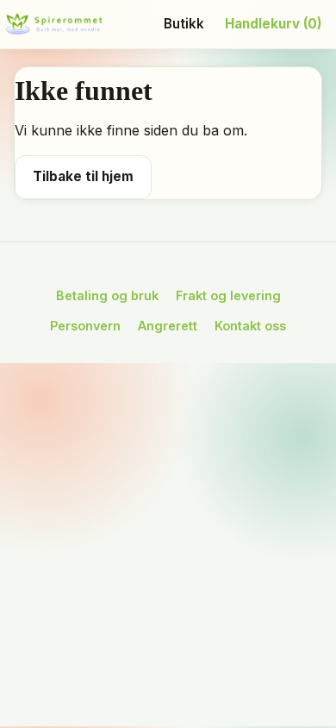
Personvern (85, 325)
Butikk (184, 24)
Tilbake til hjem (83, 176)
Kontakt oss (250, 325)
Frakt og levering (228, 295)
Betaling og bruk (107, 295)
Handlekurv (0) (273, 24)
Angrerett (167, 325)
